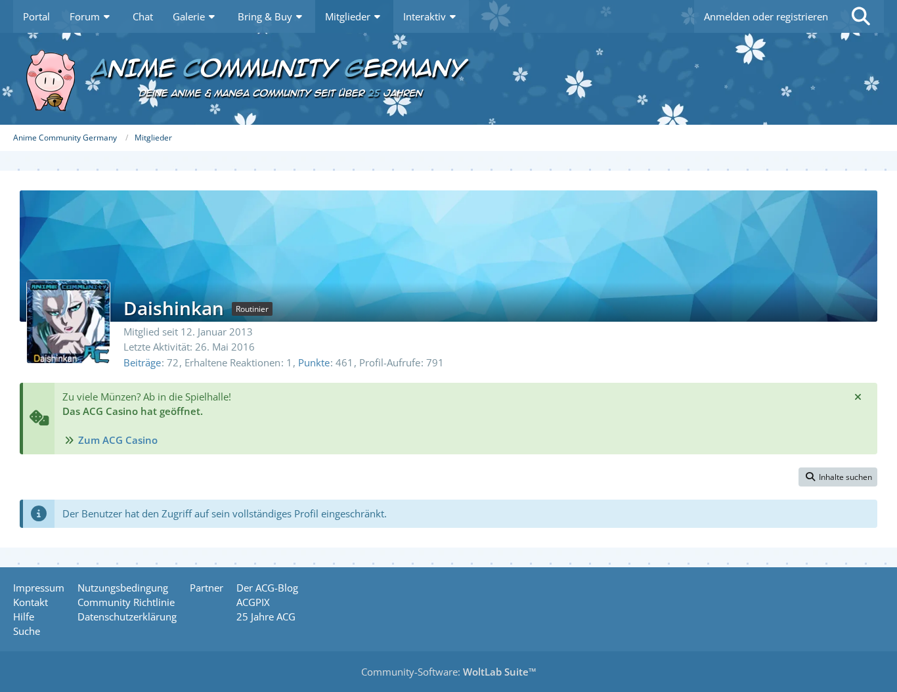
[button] (838, 477)
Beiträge (142, 362)
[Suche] (861, 16)
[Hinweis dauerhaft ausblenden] (857, 396)
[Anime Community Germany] (448, 78)
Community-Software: (448, 671)
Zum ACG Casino (118, 439)
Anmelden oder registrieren (766, 16)
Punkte (314, 362)
